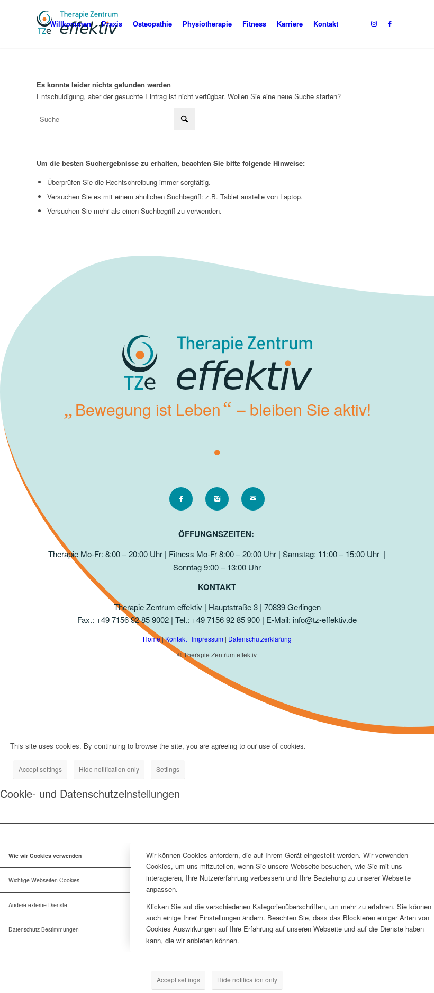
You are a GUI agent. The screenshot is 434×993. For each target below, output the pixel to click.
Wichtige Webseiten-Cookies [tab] (43, 880)
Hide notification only (109, 769)
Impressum (208, 638)
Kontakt (176, 638)
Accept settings (40, 769)
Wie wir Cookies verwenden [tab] (45, 855)
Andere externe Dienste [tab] (37, 905)
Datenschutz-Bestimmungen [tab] (43, 929)
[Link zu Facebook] (389, 23)
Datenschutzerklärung (260, 638)
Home (152, 638)
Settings (167, 769)
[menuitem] (70, 24)
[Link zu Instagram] (374, 23)
